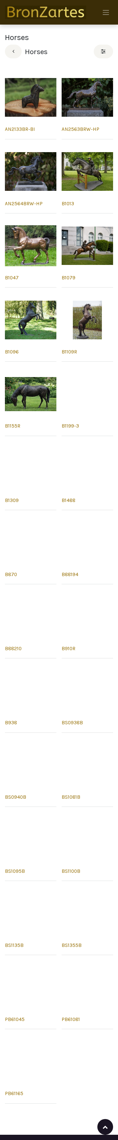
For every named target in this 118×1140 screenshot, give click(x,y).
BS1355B (72, 945)
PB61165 (14, 1093)
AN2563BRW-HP (80, 129)
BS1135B (14, 945)
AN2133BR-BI (20, 129)
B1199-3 (70, 426)
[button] (105, 1127)
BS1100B (71, 871)
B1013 (68, 204)
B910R (68, 648)
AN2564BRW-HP (24, 204)
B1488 (68, 500)
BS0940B (15, 797)
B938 (11, 723)
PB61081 (71, 1019)
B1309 (12, 500)
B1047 (12, 278)
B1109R (69, 352)
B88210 (13, 648)
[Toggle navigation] (106, 12)
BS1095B (15, 871)
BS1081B (71, 797)
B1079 (68, 278)
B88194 (70, 574)
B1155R (12, 426)
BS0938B (72, 723)
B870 (11, 574)
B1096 (12, 352)
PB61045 (15, 1019)
